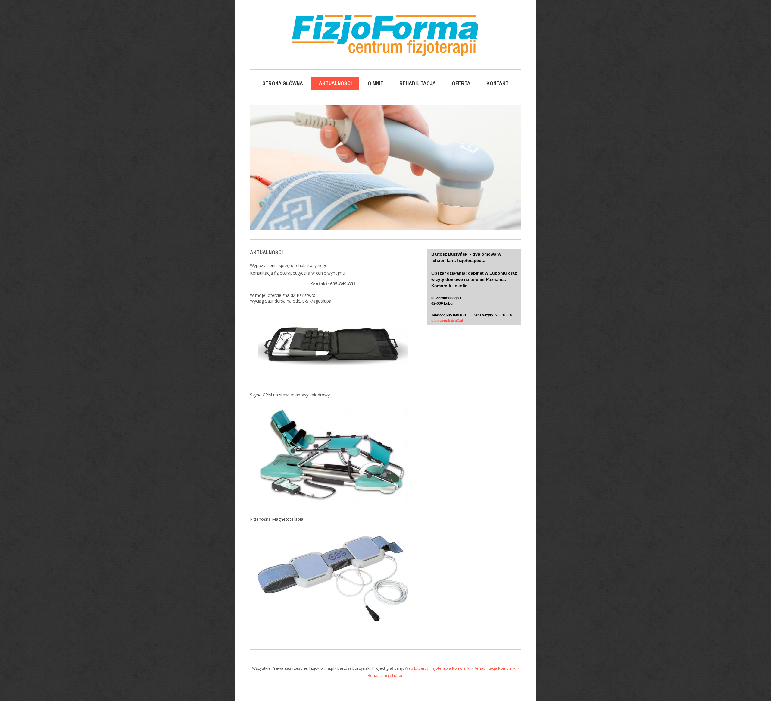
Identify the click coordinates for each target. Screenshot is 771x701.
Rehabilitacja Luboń (386, 675)
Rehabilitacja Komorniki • (496, 668)
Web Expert (415, 668)
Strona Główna (282, 83)
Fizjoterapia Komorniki (450, 668)
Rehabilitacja (417, 83)
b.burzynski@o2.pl (447, 321)
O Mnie (375, 83)
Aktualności (335, 83)
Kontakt (497, 83)
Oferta (461, 83)
